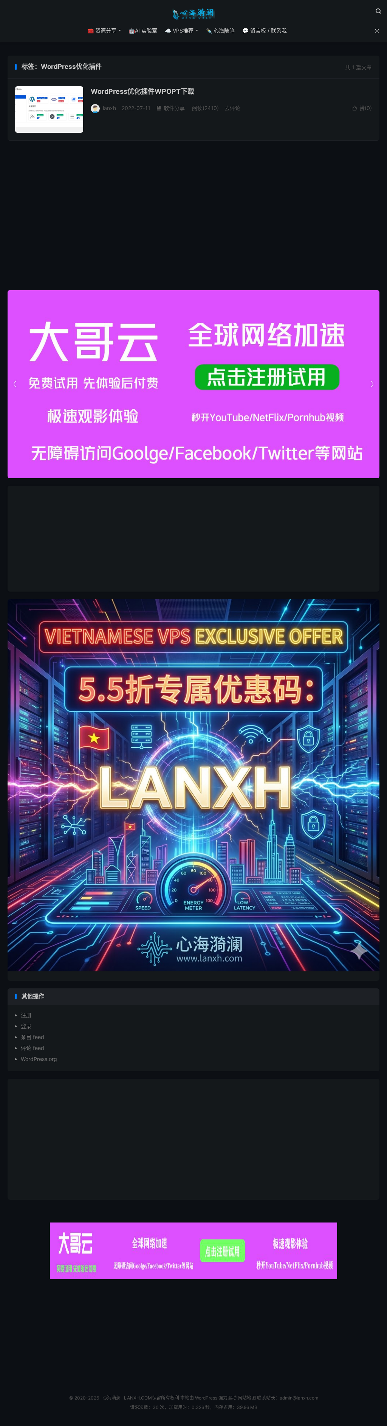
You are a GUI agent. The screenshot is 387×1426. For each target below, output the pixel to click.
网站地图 (247, 1398)
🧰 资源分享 (101, 30)
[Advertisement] (193, 539)
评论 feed (32, 1048)
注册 (26, 1015)
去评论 (232, 108)
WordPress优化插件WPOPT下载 (142, 91)
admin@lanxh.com (299, 1398)
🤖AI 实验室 (142, 30)
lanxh (109, 108)
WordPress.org (39, 1059)
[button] (371, 384)
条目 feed (32, 1037)
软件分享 (170, 108)
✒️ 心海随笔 (220, 30)
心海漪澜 (193, 14)
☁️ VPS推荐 (179, 30)
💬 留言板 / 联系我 (264, 30)
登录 (26, 1026)
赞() (362, 108)
